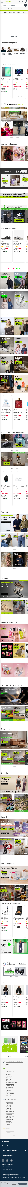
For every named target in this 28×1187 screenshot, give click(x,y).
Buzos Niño (8, 1074)
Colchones (8, 1132)
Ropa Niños (8, 1077)
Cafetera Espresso (10, 1093)
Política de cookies (6, 1166)
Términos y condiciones (7, 1164)
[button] (14, 5)
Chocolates (8, 1090)
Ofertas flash (12, 12)
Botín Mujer (9, 1117)
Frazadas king (9, 1108)
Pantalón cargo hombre (11, 1082)
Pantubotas (8, 1121)
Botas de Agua (9, 1119)
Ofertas (24, 12)
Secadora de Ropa (10, 1085)
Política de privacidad (7, 1169)
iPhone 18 (8, 1095)
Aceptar (22, 1183)
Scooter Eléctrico (10, 1084)
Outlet (18, 12)
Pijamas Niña (9, 1076)
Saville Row (8, 1073)
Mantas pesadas (9, 1102)
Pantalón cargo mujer (11, 1080)
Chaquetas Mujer (10, 1071)
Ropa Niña (8, 1079)
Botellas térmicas (10, 1111)
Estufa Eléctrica (9, 1087)
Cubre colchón (9, 1103)
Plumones (8, 1105)
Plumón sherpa (9, 1109)
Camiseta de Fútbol (10, 1088)
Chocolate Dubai (10, 1092)
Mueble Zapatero (10, 1131)
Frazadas (8, 1124)
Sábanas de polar (10, 1106)
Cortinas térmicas (10, 1113)
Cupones (5, 12)
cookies (8, 1184)
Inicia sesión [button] (20, 1)
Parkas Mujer (9, 1114)
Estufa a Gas (9, 1122)
